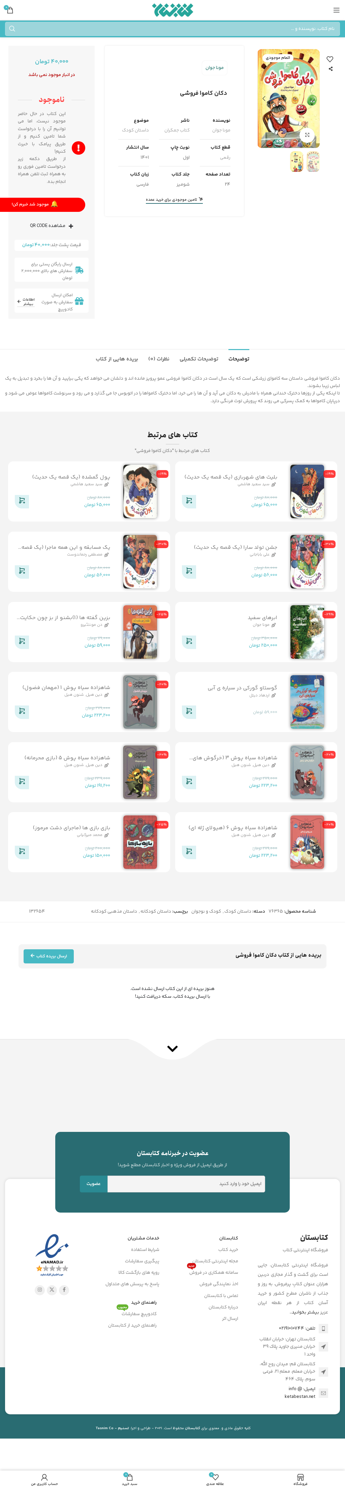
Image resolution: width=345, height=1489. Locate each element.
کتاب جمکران (177, 130)
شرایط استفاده (145, 1250)
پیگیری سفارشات (142, 1261)
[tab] (238, 358)
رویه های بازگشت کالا (139, 1272)
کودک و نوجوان (206, 911)
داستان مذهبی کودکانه (114, 911)
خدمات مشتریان (143, 1238)
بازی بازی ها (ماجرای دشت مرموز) (71, 828)
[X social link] (52, 1290)
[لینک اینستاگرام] (40, 1290)
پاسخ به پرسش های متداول (132, 1284)
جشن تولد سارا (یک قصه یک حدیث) (235, 547)
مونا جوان (215, 68)
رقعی (225, 157)
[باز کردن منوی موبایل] (336, 10)
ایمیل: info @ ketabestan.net (300, 1392)
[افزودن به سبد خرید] (189, 503)
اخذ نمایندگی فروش (218, 1284)
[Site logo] (172, 10)
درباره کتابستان (223, 1307)
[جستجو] (12, 29)
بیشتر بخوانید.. (304, 1312)
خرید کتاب (228, 1250)
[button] (313, 98)
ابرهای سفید (262, 617)
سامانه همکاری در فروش (213, 1271)
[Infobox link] (172, 1159)
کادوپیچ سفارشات (137, 1313)
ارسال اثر (230, 1319)
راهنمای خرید (144, 1302)
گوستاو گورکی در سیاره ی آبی (242, 688)
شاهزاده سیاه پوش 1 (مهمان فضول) (66, 688)
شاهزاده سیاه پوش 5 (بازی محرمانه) (67, 758)
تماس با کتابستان (221, 1296)
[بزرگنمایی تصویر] (307, 135)
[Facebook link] (64, 1290)
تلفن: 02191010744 (297, 1328)
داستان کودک (135, 130)
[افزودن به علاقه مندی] (329, 59)
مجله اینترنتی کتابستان (215, 1261)
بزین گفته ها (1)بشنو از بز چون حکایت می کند (65, 621)
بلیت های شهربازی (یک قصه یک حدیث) (230, 477)
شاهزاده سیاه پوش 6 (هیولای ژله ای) (232, 828)
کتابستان (228, 1238)
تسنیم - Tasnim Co (112, 1428)
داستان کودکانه (155, 911)
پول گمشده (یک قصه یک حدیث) (71, 477)
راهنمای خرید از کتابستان (132, 1325)
